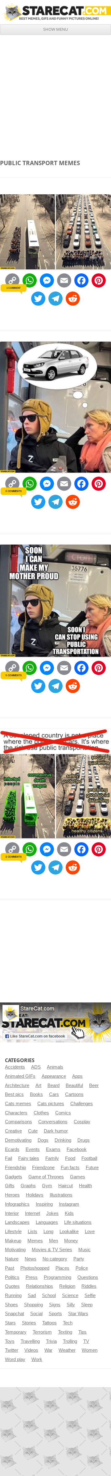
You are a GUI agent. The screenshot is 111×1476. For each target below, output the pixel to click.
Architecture (17, 1085)
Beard (53, 1085)
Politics (12, 1277)
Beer (94, 1085)
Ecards (12, 1149)
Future (92, 1167)
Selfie (90, 1295)
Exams (53, 1149)
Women (89, 1350)
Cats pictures (50, 1103)
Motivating (15, 1249)
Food (70, 1158)
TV (86, 1341)
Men (53, 1240)
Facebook (77, 1149)
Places (62, 1268)
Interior (12, 1213)
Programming (57, 1277)
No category (55, 1258)
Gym (47, 1185)
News (30, 1258)
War (48, 1350)
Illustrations (61, 1194)
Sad (32, 1295)
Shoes (11, 1304)
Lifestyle (13, 1231)
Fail (8, 1158)
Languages (47, 1222)
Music (84, 1249)
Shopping (33, 1304)
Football (89, 1158)
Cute (33, 1131)
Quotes (12, 1286)
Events (33, 1149)
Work (36, 1359)
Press (32, 1277)
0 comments (13, 491)
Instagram (69, 1204)
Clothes (41, 1112)
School (49, 1295)
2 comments (13, 856)
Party (78, 1258)
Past (9, 1268)
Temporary (16, 1332)
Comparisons (18, 1121)
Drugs (83, 1140)
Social (36, 1313)
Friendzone (43, 1167)
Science (70, 1295)
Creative (13, 1131)
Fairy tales (28, 1158)
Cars (54, 1094)
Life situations (78, 1222)
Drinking (63, 1140)
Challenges (81, 1103)
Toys (9, 1341)
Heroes (12, 1194)
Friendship (15, 1167)
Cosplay (82, 1121)
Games (77, 1176)
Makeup (13, 1240)
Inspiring (44, 1204)
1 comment (13, 288)
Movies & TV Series (52, 1249)
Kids (69, 1213)
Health (85, 1185)
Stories (29, 1322)
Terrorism (42, 1332)
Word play (15, 1359)
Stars (10, 1322)
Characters (16, 1112)
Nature (11, 1258)
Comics (63, 1112)
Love (90, 1231)
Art (38, 1085)
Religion (67, 1286)
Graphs (28, 1185)
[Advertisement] (55, 93)
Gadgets (13, 1176)
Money (71, 1240)
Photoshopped (34, 1268)
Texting (65, 1332)
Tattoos (49, 1322)
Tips (82, 1332)
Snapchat (14, 1313)
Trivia (51, 1341)
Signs (54, 1304)
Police (82, 1268)
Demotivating (18, 1140)
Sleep (86, 1304)
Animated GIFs (20, 1076)
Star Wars (78, 1313)
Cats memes (18, 1103)
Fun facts (70, 1167)
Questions (87, 1277)
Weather (67, 1350)
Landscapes (17, 1222)
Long (48, 1231)
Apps (77, 1076)
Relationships (39, 1286)
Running (13, 1295)
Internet (32, 1213)
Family (52, 1158)
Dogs (43, 1140)
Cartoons (74, 1094)
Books (36, 1094)
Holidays (34, 1194)
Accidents (15, 1067)
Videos (31, 1350)
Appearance (54, 1076)
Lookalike (69, 1231)
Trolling (70, 1341)
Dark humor (56, 1131)
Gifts (9, 1185)
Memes (35, 1240)
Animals (55, 1067)
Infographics (17, 1204)
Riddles (89, 1286)
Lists (32, 1231)
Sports (55, 1313)
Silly (71, 1304)
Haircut (65, 1185)
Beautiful (74, 1085)
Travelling (30, 1341)
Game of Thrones (46, 1176)
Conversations (53, 1121)
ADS (36, 1067)
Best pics (14, 1094)
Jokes (52, 1213)
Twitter (11, 1350)
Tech (67, 1322)
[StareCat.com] (55, 12)
